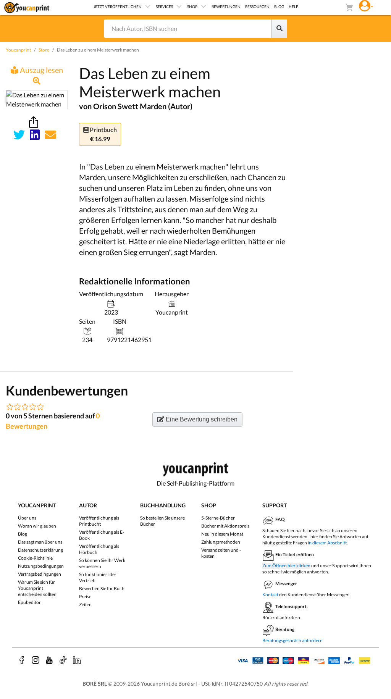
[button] (366, 4)
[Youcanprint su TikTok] (63, 660)
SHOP (192, 6)
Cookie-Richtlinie (35, 558)
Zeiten (85, 604)
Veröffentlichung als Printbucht (99, 521)
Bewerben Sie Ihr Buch (101, 588)
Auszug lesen (40, 69)
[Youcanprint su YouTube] (49, 660)
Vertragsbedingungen (39, 574)
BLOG (279, 6)
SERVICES (164, 6)
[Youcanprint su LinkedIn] (77, 660)
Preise (85, 596)
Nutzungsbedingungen (41, 566)
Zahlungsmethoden (220, 542)
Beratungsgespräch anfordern (292, 640)
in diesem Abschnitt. (328, 543)
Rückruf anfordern (281, 617)
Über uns (27, 518)
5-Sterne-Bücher (218, 518)
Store (44, 50)
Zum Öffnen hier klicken (286, 565)
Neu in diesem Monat (222, 534)
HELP (293, 6)
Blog (22, 534)
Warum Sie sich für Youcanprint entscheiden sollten (37, 588)
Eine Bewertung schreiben (201, 419)
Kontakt (270, 594)
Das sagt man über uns (40, 542)
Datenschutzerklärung (40, 550)
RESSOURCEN (257, 6)
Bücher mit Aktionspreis (225, 526)
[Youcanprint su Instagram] (35, 660)
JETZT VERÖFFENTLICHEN (118, 6)
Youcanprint (18, 50)
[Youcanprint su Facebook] (22, 660)
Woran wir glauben (37, 526)
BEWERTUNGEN (226, 6)
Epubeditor (29, 602)
